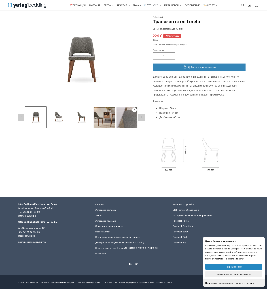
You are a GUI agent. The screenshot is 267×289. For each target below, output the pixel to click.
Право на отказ (102, 231)
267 (51, 208)
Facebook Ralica (181, 221)
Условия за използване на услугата (120, 282)
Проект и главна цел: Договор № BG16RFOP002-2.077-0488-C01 (127, 248)
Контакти (99, 204)
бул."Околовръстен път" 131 (32, 228)
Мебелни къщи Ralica (183, 204)
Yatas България (31, 282)
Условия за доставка (105, 210)
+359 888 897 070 (31, 232)
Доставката (158, 44)
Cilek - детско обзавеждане (186, 210)
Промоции (100, 253)
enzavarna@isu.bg (27, 216)
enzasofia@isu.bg (26, 236)
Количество (158, 50)
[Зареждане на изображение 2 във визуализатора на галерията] (58, 117)
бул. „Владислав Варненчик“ (32, 208)
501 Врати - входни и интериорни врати (192, 215)
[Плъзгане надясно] (141, 117)
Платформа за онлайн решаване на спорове (117, 237)
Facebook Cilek (180, 237)
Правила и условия (244, 283)
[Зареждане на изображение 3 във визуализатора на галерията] (81, 117)
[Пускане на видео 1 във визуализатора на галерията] (127, 117)
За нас (98, 215)
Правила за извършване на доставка (155, 282)
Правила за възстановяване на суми (57, 282)
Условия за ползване (105, 221)
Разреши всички (234, 267)
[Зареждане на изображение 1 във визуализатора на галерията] (35, 117)
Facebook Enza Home (183, 226)
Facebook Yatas (180, 231)
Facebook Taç (179, 242)
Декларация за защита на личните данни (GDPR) (119, 242)
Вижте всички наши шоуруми (32, 242)
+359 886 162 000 (31, 212)
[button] (108, 5)
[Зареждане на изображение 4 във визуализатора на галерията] (104, 117)
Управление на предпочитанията (234, 274)
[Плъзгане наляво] (21, 117)
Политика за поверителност (219, 283)
